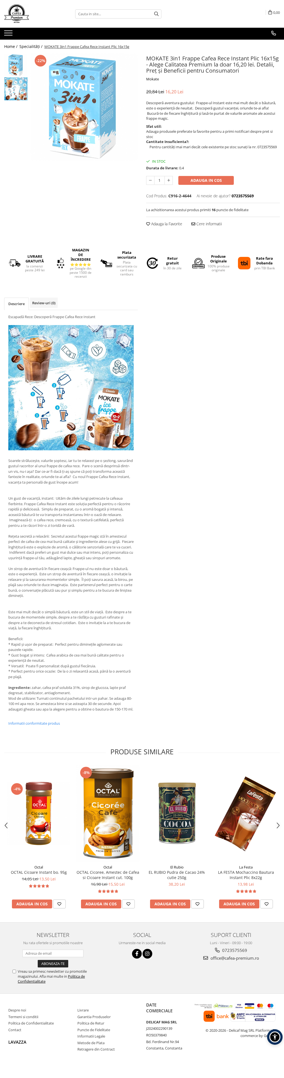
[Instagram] (147, 954)
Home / (11, 46)
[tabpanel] (84, 106)
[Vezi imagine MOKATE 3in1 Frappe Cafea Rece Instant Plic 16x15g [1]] (15, 88)
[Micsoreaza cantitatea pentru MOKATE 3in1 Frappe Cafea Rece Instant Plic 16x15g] (150, 180)
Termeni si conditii (23, 1016)
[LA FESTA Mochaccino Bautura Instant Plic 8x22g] (246, 813)
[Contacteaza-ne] (273, 33)
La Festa (246, 867)
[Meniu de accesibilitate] (275, 1037)
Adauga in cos (206, 180)
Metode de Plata (91, 1042)
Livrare (83, 1010)
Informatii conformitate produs (34, 723)
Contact (14, 1029)
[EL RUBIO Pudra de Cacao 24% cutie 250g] (177, 813)
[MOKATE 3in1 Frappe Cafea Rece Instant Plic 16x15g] (84, 106)
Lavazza (17, 1042)
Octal (38, 867)
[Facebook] (137, 954)
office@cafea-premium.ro (234, 958)
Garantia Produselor (94, 1016)
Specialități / (31, 46)
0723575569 (234, 950)
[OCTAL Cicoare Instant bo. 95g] (38, 813)
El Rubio (177, 867)
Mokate (152, 78)
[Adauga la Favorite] (59, 904)
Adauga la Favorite (166, 223)
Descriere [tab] (16, 303)
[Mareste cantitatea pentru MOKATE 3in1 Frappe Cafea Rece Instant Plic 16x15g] (168, 180)
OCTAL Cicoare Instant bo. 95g (39, 872)
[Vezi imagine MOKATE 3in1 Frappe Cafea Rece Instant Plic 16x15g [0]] (15, 65)
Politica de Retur (90, 1023)
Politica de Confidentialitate (31, 1023)
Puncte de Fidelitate (93, 1029)
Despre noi (17, 1010)
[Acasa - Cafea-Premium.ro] (32, 14)
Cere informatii (208, 223)
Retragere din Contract (96, 1049)
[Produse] (9, 34)
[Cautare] (156, 14)
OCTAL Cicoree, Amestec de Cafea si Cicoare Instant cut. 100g (108, 875)
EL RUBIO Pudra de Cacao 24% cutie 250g (177, 875)
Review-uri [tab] (43, 302)
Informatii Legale (91, 1036)
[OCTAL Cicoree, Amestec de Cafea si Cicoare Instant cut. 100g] (108, 813)
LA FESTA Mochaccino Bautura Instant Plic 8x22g (246, 875)
